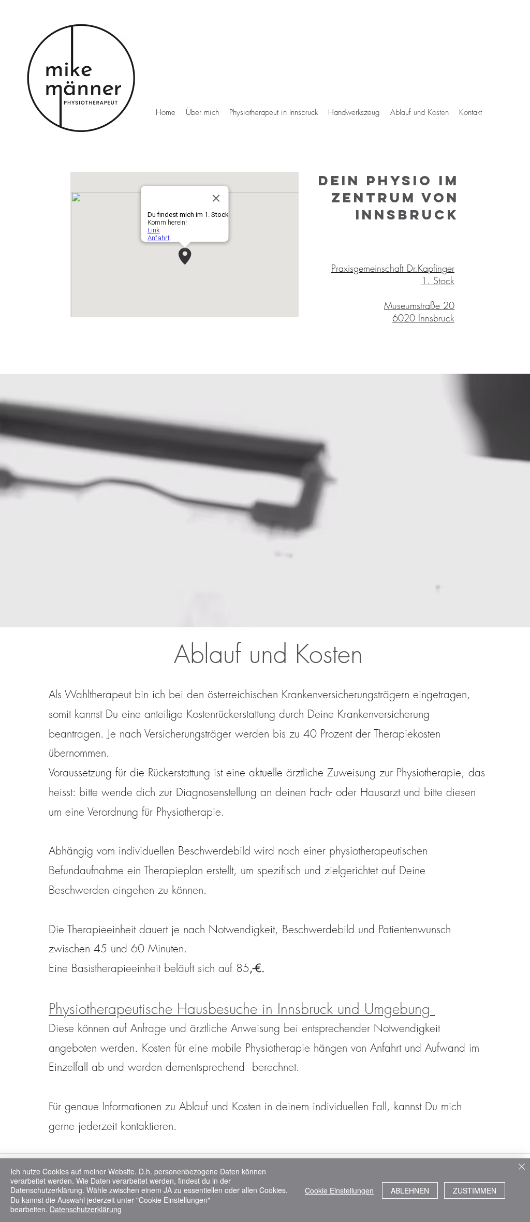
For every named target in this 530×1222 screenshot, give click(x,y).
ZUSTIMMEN (474, 1190)
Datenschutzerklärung (86, 1209)
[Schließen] (522, 1167)
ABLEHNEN (410, 1190)
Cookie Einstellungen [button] (339, 1190)
